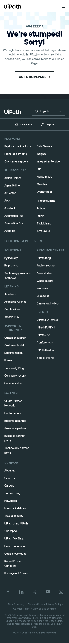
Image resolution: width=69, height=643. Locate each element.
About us (9, 470)
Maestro (42, 184)
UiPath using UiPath (16, 523)
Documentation (13, 352)
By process (11, 265)
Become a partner (15, 420)
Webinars (42, 288)
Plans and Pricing (15, 153)
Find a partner (12, 413)
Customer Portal (14, 345)
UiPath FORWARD (47, 319)
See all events (45, 357)
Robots (41, 208)
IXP (39, 169)
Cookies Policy (21, 608)
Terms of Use (35, 604)
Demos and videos (48, 303)
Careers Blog (12, 493)
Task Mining (44, 223)
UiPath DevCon (46, 350)
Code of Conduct (15, 553)
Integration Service (48, 161)
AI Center (10, 192)
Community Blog (14, 368)
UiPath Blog (44, 258)
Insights (41, 153)
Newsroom (10, 500)
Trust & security (13, 515)
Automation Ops (14, 223)
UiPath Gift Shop (14, 538)
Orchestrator (44, 191)
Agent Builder (12, 185)
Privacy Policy (53, 604)
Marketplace (44, 176)
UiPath (43, 334)
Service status (13, 383)
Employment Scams (16, 573)
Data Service (44, 146)
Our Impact (10, 530)
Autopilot (9, 230)
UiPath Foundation (15, 546)
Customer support (16, 161)
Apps (7, 200)
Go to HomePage (32, 77)
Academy (10, 294)
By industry (11, 258)
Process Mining (46, 200)
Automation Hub (14, 215)
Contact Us (26, 124)
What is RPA (11, 316)
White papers (45, 280)
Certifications (12, 309)
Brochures (43, 295)
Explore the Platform (17, 146)
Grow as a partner (15, 428)
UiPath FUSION (46, 327)
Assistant (9, 208)
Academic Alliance (15, 301)
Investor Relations (15, 508)
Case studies (44, 273)
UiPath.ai (9, 478)
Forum (8, 360)
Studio (41, 215)
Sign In (50, 124)
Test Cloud (43, 231)
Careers (9, 485)
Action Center (12, 177)
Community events (15, 375)
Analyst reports (46, 265)
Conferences (45, 342)
